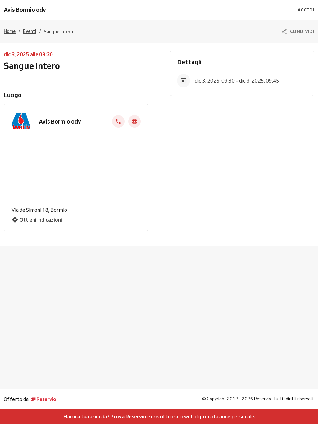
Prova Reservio (128, 416)
